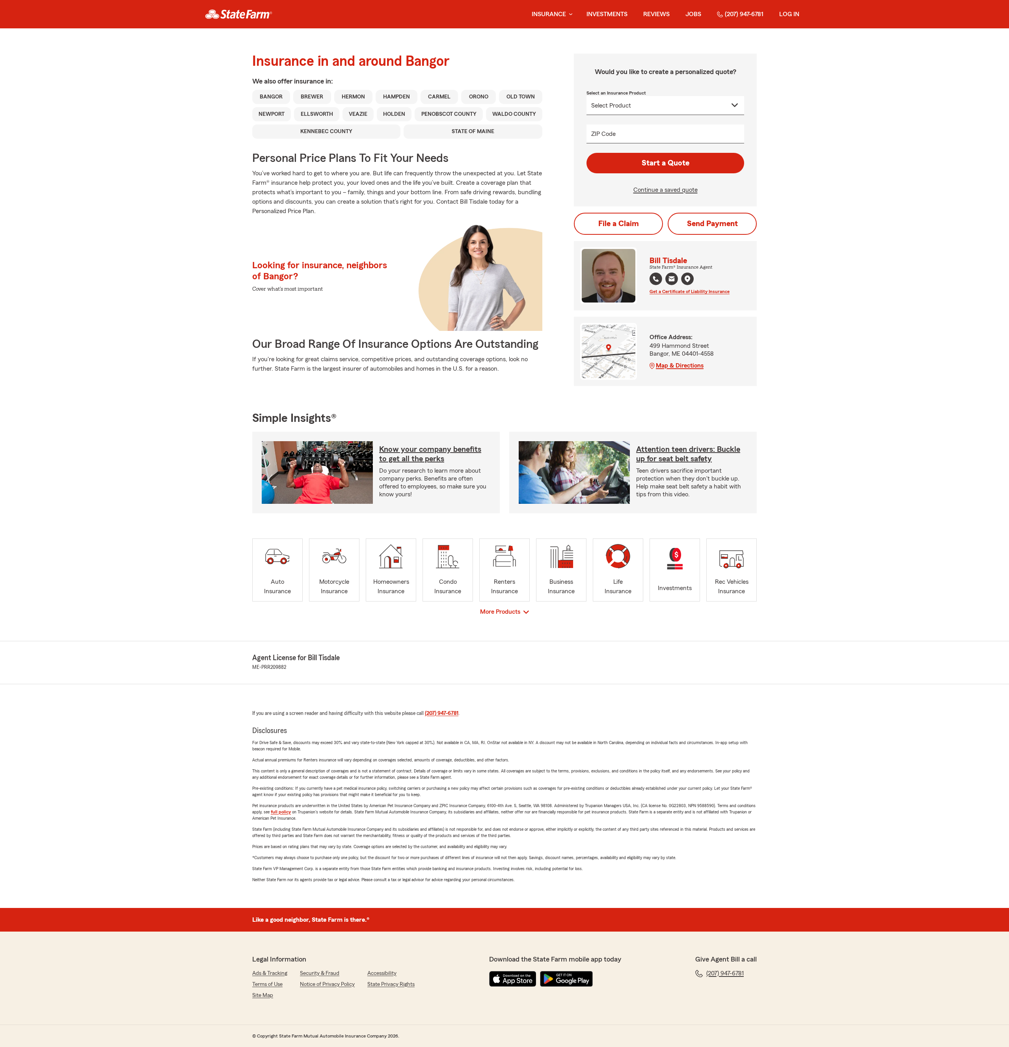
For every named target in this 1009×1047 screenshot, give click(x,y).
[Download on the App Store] (512, 979)
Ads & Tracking (269, 973)
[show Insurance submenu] (569, 14)
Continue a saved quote (665, 190)
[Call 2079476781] (656, 279)
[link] (239, 14)
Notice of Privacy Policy (327, 984)
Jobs (693, 14)
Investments (606, 14)
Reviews (656, 14)
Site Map (262, 995)
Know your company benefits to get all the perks (430, 454)
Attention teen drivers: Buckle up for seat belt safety (688, 454)
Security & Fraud (319, 973)
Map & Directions (680, 365)
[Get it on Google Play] (566, 979)
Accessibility (382, 973)
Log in (789, 14)
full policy (281, 811)
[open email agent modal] (671, 280)
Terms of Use (267, 984)
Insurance (549, 14)
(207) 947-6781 (744, 14)
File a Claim (618, 224)
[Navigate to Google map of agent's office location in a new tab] (687, 279)
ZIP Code (603, 134)
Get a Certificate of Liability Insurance (690, 291)
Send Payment (712, 224)
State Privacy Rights (391, 984)
